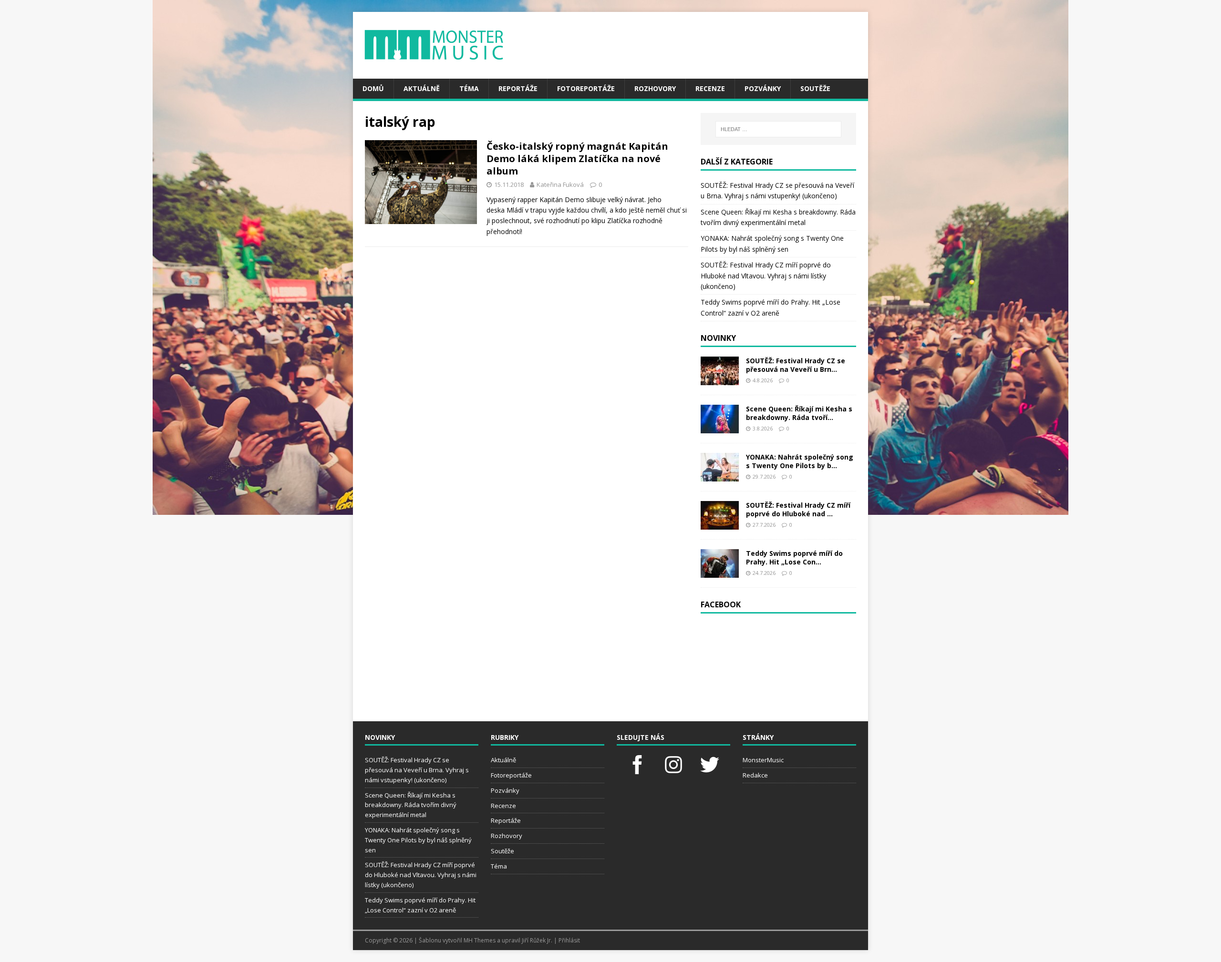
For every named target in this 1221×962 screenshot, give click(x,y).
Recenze (710, 88)
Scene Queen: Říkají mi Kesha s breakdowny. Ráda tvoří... (799, 413)
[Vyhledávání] (778, 129)
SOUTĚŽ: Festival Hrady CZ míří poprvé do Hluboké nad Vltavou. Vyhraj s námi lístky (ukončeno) (766, 275)
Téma (469, 88)
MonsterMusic (763, 760)
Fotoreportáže (586, 88)
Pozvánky (763, 88)
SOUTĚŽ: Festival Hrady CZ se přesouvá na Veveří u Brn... (795, 365)
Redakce (755, 775)
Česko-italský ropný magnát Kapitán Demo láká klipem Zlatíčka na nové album (577, 158)
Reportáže (518, 88)
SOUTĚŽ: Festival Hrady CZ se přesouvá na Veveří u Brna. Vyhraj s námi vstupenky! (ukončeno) (417, 770)
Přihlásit (569, 940)
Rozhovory (655, 88)
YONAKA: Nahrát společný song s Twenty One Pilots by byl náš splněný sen (418, 840)
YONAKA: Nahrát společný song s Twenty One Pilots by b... (799, 461)
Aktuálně (422, 88)
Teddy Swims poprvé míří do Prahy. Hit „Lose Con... (794, 557)
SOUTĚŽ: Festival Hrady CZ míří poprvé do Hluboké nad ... (798, 509)
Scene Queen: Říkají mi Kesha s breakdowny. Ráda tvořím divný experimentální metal (410, 805)
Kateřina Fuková (560, 184)
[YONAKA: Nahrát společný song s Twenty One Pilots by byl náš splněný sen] (720, 475)
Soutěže (815, 88)
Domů (373, 88)
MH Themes (480, 940)
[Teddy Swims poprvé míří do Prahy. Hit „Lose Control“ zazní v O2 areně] (720, 571)
